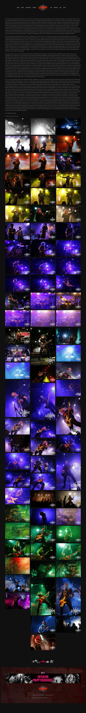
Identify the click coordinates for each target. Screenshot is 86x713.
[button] (17, 126)
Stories (34, 7)
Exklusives (28, 7)
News (22, 7)
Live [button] (51, 7)
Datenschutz (41, 695)
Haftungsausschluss (49, 695)
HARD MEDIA (50, 697)
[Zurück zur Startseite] (43, 7)
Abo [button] (60, 7)
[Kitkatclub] (43, 661)
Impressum (35, 695)
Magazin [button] (56, 7)
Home (18, 7)
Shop (64, 7)
